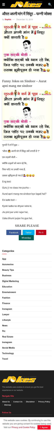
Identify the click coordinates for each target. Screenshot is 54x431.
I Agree (44, 427)
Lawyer (5, 314)
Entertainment (9, 292)
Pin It (41, 232)
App (4, 258)
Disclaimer (30, 401)
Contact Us (17, 401)
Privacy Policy (44, 401)
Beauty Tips (8, 269)
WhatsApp (26, 237)
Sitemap (7, 405)
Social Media (8, 347)
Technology (8, 353)
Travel (5, 358)
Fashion (6, 297)
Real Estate (7, 336)
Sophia (8, 19)
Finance (6, 303)
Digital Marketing (10, 281)
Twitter (28, 232)
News (4, 325)
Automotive (8, 264)
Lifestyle (6, 319)
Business (6, 275)
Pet (3, 330)
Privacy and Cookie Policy (23, 427)
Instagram (7, 308)
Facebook (13, 232)
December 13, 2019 (24, 19)
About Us (6, 401)
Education (7, 286)
